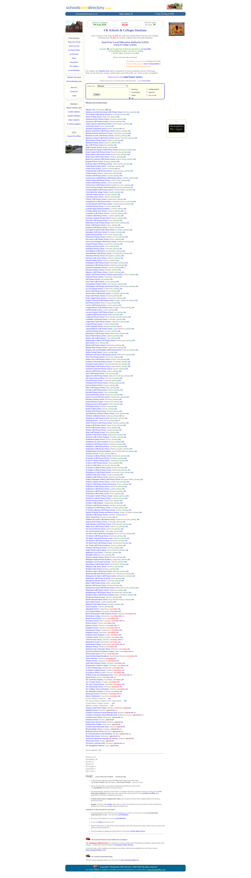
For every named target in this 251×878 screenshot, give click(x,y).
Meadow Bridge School (94, 729)
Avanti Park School (92, 126)
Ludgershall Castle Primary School (98, 322)
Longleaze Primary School (95, 317)
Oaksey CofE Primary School (96, 371)
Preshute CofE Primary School (96, 390)
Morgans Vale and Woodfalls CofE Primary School (103, 350)
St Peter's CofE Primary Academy (97, 505)
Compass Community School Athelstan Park (101, 713)
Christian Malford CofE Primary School (99, 190)
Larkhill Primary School (94, 310)
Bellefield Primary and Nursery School (99, 133)
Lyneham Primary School (95, 331)
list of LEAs (146, 81)
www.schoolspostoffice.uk (129, 860)
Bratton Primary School (94, 147)
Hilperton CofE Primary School (96, 272)
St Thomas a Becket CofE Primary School (100, 510)
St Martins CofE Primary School (97, 477)
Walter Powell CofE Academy (96, 550)
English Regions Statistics (133, 77)
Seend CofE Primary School (95, 428)
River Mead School (92, 406)
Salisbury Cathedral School (95, 416)
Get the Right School (137, 831)
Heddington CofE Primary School (97, 263)
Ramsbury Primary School (95, 399)
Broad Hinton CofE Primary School (98, 154)
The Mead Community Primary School (99, 538)
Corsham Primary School (94, 206)
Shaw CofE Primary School (95, 432)
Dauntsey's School (92, 621)
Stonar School (91, 677)
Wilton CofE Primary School (95, 583)
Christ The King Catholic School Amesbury (101, 187)
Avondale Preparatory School (96, 129)
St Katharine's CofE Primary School (98, 472)
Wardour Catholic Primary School (97, 557)
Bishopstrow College (93, 616)
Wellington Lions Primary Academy (98, 562)
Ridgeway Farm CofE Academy (97, 404)
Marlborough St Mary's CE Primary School (100, 340)
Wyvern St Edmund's (93, 696)
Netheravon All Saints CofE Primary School (101, 355)
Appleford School (92, 710)
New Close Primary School (95, 357)
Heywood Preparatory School (96, 267)
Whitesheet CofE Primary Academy (98, 578)
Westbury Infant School (94, 569)
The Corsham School (93, 682)
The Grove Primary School (95, 531)
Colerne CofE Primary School (96, 199)
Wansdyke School (92, 555)
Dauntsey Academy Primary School (98, 218)
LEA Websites (123, 815)
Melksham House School (94, 731)
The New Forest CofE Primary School (99, 543)
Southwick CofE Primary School (97, 444)
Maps (100, 822)
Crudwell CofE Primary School (96, 216)
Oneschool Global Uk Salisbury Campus (100, 651)
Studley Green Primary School (96, 522)
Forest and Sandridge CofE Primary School (101, 242)
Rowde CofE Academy (94, 409)
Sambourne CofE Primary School (97, 418)
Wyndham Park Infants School (96, 604)
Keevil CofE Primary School (95, 291)
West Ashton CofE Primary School (98, 564)
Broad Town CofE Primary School (97, 157)
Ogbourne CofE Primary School (97, 376)
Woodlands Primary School (95, 597)
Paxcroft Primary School (94, 381)
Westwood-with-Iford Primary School (98, 574)
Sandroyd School (92, 421)
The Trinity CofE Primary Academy (98, 545)
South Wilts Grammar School (96, 663)
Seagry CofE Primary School (96, 425)
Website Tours (74, 77)
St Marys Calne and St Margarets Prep (99, 675)
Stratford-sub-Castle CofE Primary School (100, 519)
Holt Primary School (93, 279)
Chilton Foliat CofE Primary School (98, 180)
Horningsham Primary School (96, 284)
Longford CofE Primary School (96, 315)
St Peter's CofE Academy (94, 503)
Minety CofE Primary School (95, 345)
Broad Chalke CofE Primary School (98, 152)
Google (109, 804)
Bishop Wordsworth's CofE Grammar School (101, 614)
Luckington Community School (96, 319)
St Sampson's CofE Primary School (98, 508)
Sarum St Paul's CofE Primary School (99, 423)
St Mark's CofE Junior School (96, 475)
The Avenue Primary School (95, 529)
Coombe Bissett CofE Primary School (99, 204)
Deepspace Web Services (124, 845)
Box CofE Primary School (95, 145)
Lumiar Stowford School (94, 326)
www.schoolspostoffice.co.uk (147, 64)
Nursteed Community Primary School (99, 369)
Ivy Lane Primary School (94, 289)
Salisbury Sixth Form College (96, 708)
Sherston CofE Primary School (96, 435)
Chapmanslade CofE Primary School (99, 171)
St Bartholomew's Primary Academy (98, 451)
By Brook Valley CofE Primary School (99, 164)
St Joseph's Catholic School (95, 670)
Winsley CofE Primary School (96, 585)
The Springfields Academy (95, 746)
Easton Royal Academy (94, 234)
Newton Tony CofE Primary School (98, 359)
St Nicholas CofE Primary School (97, 491)
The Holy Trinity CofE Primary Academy (99, 534)
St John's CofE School (93, 465)
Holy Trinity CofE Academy (95, 282)
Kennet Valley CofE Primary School (98, 293)
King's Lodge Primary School (96, 298)
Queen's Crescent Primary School (98, 397)
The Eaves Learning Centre (95, 743)
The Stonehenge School (94, 687)
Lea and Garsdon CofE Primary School (99, 312)
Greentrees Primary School (95, 256)
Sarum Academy (91, 658)
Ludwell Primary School (94, 324)
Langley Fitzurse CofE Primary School (99, 307)
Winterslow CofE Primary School (97, 590)
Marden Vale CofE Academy (95, 338)
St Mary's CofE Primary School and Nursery (101, 484)
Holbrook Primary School (94, 277)
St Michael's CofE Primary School (97, 486)
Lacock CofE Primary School (96, 305)
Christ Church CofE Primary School (98, 185)
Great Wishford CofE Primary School (98, 253)
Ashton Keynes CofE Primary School (99, 124)
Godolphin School (92, 628)
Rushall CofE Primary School (96, 411)
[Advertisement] (176, 77)
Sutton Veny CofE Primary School (97, 527)
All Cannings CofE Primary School (98, 114)
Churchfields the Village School (97, 192)
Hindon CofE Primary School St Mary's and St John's (104, 275)
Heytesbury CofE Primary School (97, 265)
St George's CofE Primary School (97, 458)
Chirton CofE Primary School (96, 183)
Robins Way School (93, 736)
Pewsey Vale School (93, 654)
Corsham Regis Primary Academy (98, 209)
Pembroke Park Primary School (97, 383)
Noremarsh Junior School (95, 364)
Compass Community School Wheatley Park (101, 715)
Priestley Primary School (94, 392)
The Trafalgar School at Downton (97, 689)
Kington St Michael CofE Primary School (100, 300)
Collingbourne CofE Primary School (98, 202)
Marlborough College (93, 644)
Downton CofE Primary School (96, 227)
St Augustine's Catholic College (97, 665)
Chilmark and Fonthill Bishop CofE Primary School (103, 178)
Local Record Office (148, 793)
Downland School (92, 720)
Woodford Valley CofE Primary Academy (100, 595)
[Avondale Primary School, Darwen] (73, 153)
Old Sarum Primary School (95, 378)
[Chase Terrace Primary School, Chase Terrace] (73, 32)
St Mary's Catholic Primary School (98, 482)
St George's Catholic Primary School (98, 456)
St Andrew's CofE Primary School (97, 446)
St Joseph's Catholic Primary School (98, 468)
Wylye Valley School (93, 602)
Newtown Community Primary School (99, 362)
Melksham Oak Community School (98, 649)
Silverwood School (92, 741)
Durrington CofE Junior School (96, 232)
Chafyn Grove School (93, 169)
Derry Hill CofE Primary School (96, 220)
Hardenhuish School (93, 630)
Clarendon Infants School (95, 194)
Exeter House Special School (96, 722)
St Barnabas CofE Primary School (98, 449)
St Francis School (92, 454)
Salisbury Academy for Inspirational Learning (101, 738)
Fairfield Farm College (93, 724)
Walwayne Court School (94, 552)
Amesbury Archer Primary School (97, 119)
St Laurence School (93, 673)
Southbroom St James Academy (97, 442)
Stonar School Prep (92, 517)
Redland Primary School (94, 402)
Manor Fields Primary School (96, 336)
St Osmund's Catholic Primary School (99, 496)
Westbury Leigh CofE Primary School (99, 571)
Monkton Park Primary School (96, 348)
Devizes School (91, 623)
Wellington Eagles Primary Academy (98, 559)
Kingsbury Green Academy (95, 635)
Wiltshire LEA (90, 110)
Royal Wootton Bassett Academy (97, 656)
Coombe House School (94, 717)
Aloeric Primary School (94, 117)
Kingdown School (92, 632)
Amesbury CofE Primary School (97, 121)
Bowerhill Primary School (95, 143)
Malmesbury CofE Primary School (98, 333)
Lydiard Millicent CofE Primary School (99, 329)
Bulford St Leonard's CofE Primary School (100, 159)
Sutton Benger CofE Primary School (98, 524)
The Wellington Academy (94, 691)
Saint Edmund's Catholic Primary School (100, 413)
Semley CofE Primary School (96, 430)
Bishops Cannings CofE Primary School (100, 138)
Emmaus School (91, 625)
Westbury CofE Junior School (96, 567)
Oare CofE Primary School (95, 373)
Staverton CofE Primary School (97, 515)
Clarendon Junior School (94, 197)
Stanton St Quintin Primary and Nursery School (102, 512)
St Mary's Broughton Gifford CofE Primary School (103, 479)
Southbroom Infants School (95, 439)
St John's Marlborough (94, 668)
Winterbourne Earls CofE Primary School (100, 588)
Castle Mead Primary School (96, 166)
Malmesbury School (93, 642)
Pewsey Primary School (94, 385)
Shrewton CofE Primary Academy (97, 437)
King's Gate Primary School (95, 296)
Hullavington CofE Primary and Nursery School (102, 286)
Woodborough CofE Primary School (98, 592)
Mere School (90, 343)
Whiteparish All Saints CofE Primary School (101, 576)
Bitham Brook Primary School (96, 140)
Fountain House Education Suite (97, 727)
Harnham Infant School (94, 260)
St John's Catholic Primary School (98, 461)
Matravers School (92, 647)
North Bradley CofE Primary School (98, 366)
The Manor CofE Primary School (97, 536)
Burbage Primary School (94, 161)
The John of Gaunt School (95, 684)
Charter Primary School (94, 173)
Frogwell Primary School (94, 244)
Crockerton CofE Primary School (97, 213)
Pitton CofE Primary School (95, 388)
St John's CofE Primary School (96, 463)
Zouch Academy (91, 607)
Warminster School (92, 694)
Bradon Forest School (93, 618)
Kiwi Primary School (93, 303)
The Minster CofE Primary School (97, 541)
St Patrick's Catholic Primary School (98, 498)
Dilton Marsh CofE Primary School (98, 223)
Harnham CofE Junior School (96, 258)
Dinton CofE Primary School (95, 225)
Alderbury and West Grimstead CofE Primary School (104, 112)
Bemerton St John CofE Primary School (99, 136)
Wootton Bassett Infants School (97, 600)
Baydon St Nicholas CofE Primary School (100, 131)
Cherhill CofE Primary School (96, 176)
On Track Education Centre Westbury (99, 734)
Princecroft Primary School (95, 395)
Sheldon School (91, 661)
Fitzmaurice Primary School (95, 237)
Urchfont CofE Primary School (96, 548)
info (110, 110)
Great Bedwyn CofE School (95, 251)
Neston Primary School (94, 352)
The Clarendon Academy (94, 680)
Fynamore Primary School (95, 246)
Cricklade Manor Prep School (96, 211)
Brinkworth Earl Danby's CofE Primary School (102, 150)
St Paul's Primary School (94, 501)
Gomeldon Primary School (95, 249)
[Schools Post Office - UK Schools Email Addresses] (174, 9)
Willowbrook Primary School (96, 581)
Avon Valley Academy (93, 611)
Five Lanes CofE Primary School (97, 239)
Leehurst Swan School (94, 640)
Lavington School (92, 637)
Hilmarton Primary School (95, 270)
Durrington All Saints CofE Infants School (100, 230)
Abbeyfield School (92, 609)
